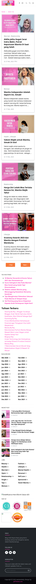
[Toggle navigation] (32, 3)
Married (7, 36)
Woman (7, 89)
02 (13, 12)
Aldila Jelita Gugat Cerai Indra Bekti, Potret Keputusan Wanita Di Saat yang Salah (16, 43)
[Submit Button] (29, 570)
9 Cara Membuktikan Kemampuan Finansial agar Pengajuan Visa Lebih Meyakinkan (18, 323)
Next (24, 265)
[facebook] (19, 3)
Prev (11, 265)
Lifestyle (13, 137)
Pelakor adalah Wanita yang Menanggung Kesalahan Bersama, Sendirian (18, 292)
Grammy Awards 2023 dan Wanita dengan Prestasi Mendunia (16, 240)
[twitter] (10, 552)
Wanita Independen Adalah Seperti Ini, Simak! (17, 93)
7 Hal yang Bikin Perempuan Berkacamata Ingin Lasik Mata (21, 412)
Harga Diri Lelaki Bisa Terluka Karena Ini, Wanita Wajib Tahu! (18, 190)
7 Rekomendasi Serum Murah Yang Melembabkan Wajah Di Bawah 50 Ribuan (17, 348)
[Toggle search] (29, 3)
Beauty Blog (9, 344)
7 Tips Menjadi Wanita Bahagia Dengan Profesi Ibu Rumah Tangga (22, 431)
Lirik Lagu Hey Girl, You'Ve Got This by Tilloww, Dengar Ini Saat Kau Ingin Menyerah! (21, 422)
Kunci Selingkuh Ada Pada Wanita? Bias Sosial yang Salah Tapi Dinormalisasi (18, 285)
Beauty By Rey (10, 328)
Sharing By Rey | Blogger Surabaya (17, 312)
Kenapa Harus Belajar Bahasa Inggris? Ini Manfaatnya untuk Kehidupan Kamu (21, 441)
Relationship (15, 36)
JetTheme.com (18, 581)
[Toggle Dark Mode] (26, 3)
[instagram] (22, 3)
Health (6, 137)
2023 (9, 12)
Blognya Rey (9, 337)
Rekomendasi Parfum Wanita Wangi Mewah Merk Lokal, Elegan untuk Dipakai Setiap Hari (18, 332)
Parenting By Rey (11, 318)
